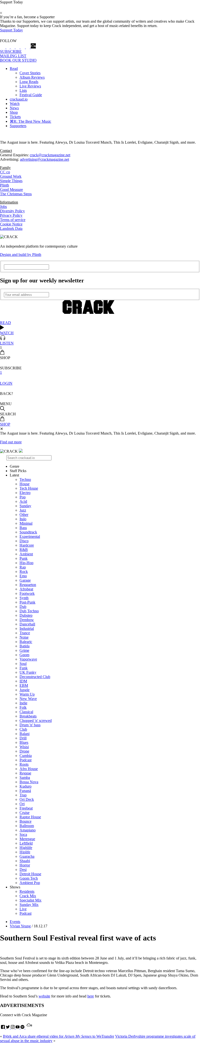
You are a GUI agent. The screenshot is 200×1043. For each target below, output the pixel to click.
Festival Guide (31, 95)
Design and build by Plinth (20, 254)
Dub (23, 607)
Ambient (26, 554)
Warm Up (27, 694)
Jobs (3, 207)
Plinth (4, 185)
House (25, 484)
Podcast (25, 760)
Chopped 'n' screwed (36, 720)
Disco (24, 541)
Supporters (18, 126)
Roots (24, 764)
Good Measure (11, 189)
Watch (15, 104)
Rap (23, 567)
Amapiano (28, 830)
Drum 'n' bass (30, 725)
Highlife (26, 848)
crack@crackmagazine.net (50, 155)
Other (24, 514)
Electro (25, 493)
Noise (24, 637)
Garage (25, 580)
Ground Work (10, 176)
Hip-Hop (26, 563)
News (14, 108)
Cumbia (26, 756)
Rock (24, 571)
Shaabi (25, 861)
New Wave (28, 699)
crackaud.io (19, 99)
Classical (26, 712)
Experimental (30, 536)
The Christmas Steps (16, 194)
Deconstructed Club (35, 677)
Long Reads (29, 82)
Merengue (27, 839)
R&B (24, 550)
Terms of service (12, 220)
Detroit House (30, 874)
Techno (25, 479)
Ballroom (27, 826)
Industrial (27, 628)
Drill (23, 738)
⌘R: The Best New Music (30, 121)
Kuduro (25, 786)
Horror (25, 865)
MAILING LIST (13, 56)
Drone (24, 751)
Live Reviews (30, 86)
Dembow (27, 620)
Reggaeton (28, 585)
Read (14, 68)
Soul (23, 663)
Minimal (26, 523)
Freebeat (26, 808)
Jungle (25, 690)
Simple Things (11, 181)
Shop (14, 112)
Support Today (11, 30)
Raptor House (30, 817)
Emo (23, 576)
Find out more (11, 442)
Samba (25, 777)
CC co (5, 172)
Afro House (29, 769)
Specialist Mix (30, 900)
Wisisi (24, 747)
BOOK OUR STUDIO (18, 60)
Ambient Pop (30, 883)
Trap (23, 795)
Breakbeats (28, 716)
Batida (25, 646)
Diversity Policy (12, 211)
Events (15, 922)
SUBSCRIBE (11, 51)
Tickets (15, 117)
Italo (23, 519)
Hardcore (27, 545)
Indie (23, 703)
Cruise (25, 812)
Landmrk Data (11, 228)
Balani (25, 734)
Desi (23, 869)
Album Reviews (32, 77)
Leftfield (26, 843)
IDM (23, 681)
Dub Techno (29, 611)
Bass (23, 528)
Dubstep (26, 615)
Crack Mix (28, 896)
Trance (25, 633)
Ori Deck (27, 799)
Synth (24, 598)
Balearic (26, 642)
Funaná (25, 791)
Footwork (27, 593)
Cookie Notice (11, 224)
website (44, 996)
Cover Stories (30, 73)
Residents (27, 891)
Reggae (25, 773)
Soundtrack (28, 532)
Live (23, 909)
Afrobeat (26, 589)
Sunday (25, 506)
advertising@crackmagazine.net (44, 159)
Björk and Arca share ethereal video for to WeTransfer (58, 1036)
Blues (24, 742)
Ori (22, 804)
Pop (23, 497)
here (90, 996)
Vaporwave (28, 659)
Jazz (23, 510)
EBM (24, 685)
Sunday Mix (29, 905)
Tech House (29, 488)
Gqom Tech (29, 878)
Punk (24, 558)
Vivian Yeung (20, 926)
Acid (23, 501)
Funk (24, 668)
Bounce (25, 821)
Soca (23, 834)
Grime (24, 650)
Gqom (24, 655)
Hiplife (25, 852)
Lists (23, 90)
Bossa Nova (29, 782)
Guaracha (27, 856)
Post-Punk (27, 602)
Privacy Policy (11, 215)
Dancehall (27, 624)
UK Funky (28, 672)
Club (23, 729)
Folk (23, 707)
